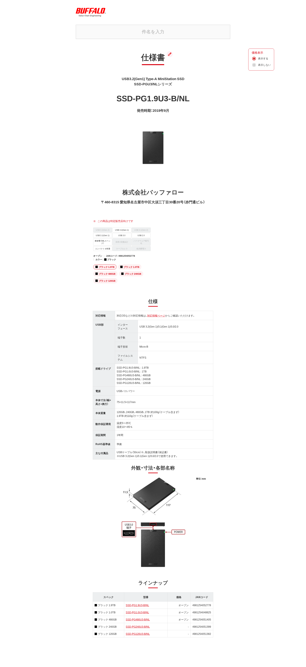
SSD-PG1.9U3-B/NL (137, 605)
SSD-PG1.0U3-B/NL (137, 612)
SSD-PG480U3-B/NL (138, 619)
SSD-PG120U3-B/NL (138, 634)
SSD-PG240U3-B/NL (138, 626)
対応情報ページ (156, 315)
